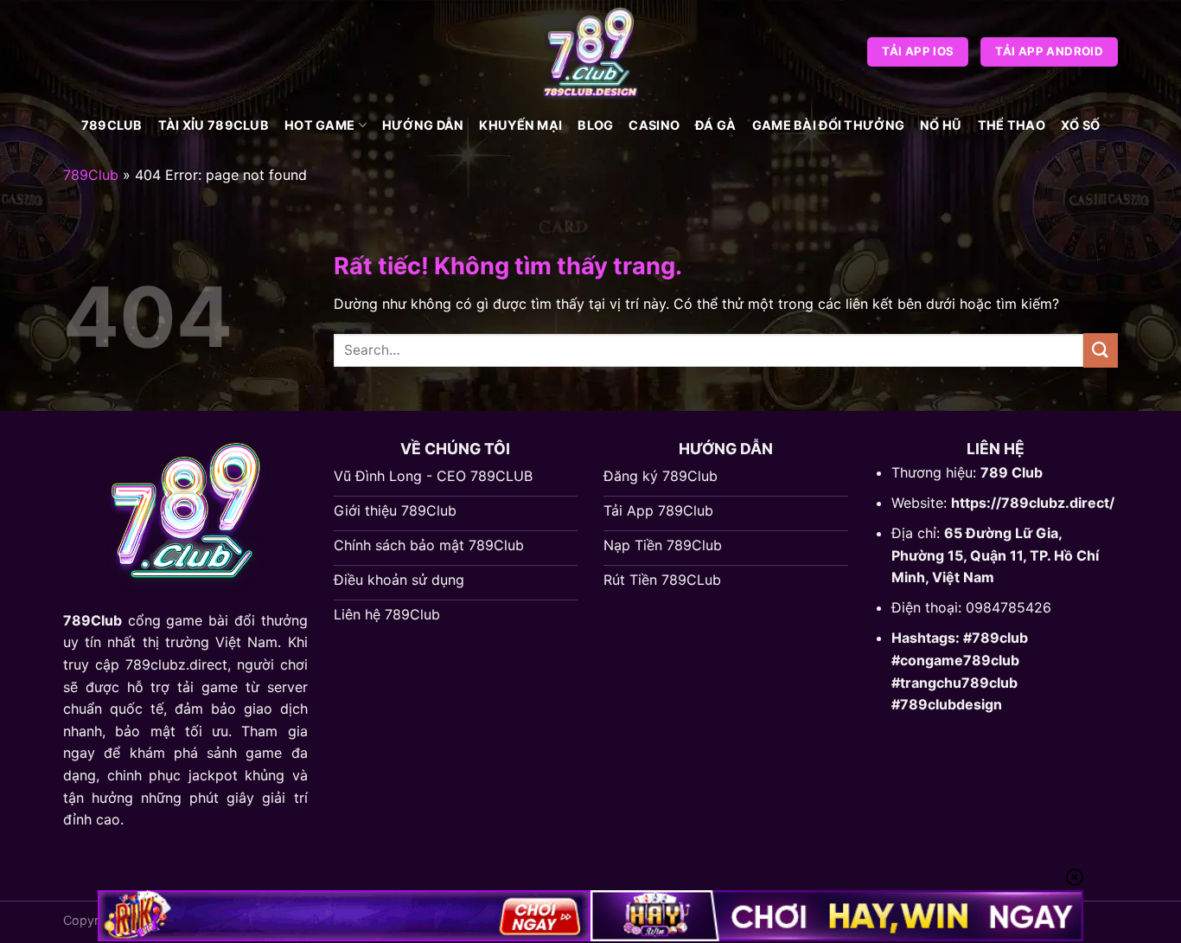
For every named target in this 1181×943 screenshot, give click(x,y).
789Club (112, 125)
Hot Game (319, 125)
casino (654, 125)
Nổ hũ (940, 125)
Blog (595, 125)
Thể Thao (1011, 125)
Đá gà (715, 125)
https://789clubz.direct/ (1032, 502)
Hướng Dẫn (423, 125)
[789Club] (590, 52)
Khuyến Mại (520, 125)
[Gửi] (1100, 350)
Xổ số (1080, 125)
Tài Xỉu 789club (213, 125)
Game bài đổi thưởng (828, 125)
